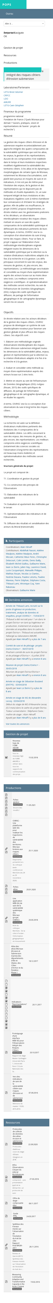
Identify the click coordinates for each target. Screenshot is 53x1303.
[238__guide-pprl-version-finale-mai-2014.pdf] (6, 1216)
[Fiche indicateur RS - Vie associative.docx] (6, 1027)
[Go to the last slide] (27, 69)
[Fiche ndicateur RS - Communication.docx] (6, 1024)
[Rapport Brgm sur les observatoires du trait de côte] (6, 1248)
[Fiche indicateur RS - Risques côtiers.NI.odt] (6, 1017)
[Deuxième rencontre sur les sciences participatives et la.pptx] (6, 1177)
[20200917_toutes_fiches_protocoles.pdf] (6, 1144)
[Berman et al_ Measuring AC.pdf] (6, 1281)
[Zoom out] (18, 69)
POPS (6, 4)
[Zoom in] (8, 69)
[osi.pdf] (6, 1052)
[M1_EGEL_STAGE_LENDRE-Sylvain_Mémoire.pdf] (6, 1092)
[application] (26, 49)
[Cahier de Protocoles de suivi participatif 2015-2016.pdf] (6, 1180)
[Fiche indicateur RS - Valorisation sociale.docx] (6, 1021)
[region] (26, 49)
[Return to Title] (36, 69)
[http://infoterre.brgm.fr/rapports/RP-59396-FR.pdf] (6, 1245)
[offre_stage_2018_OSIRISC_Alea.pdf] (6, 1203)
